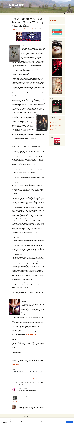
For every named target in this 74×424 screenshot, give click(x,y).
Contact (23, 13)
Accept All (69, 421)
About (14, 13)
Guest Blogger (23, 28)
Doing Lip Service (16, 378)
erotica (34, 28)
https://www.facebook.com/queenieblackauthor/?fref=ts (28, 349)
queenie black (14, 29)
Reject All (62, 421)
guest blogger (38, 28)
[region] (37, 421)
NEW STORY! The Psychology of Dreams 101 (35, 378)
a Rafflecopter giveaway (16, 366)
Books (19, 13)
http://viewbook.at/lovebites (31, 334)
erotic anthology (30, 28)
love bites (42, 28)
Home (10, 13)
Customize (56, 421)
